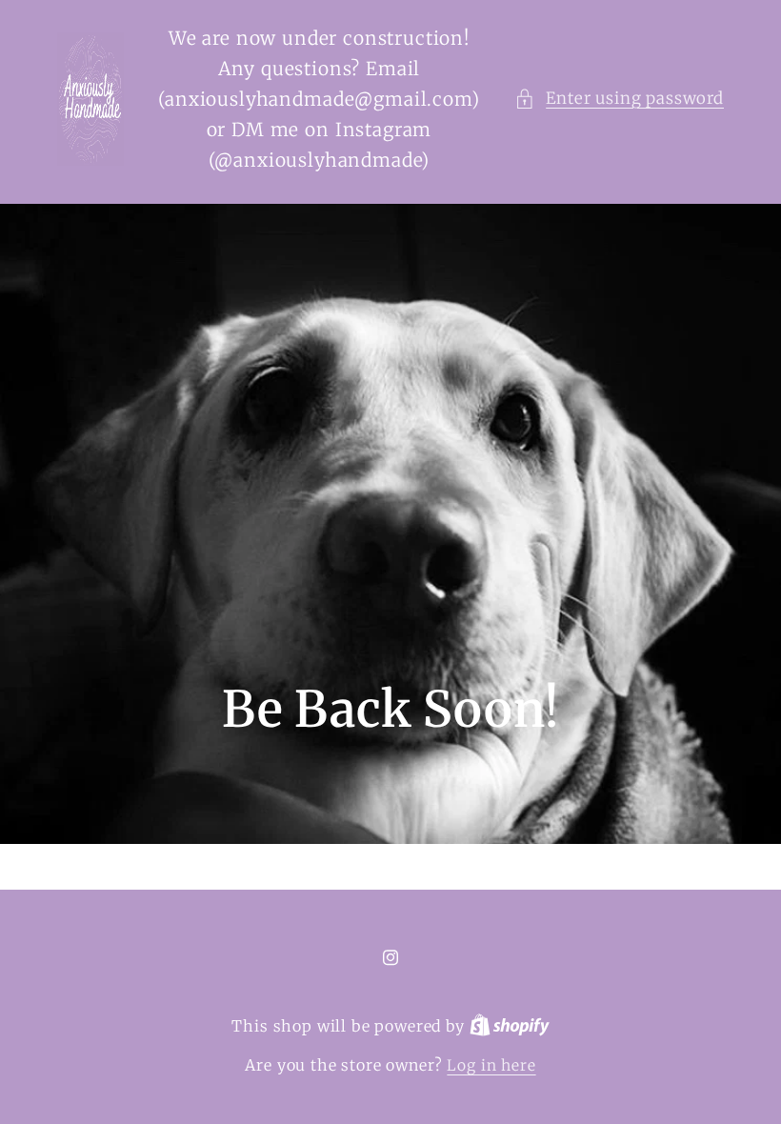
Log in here (491, 1065)
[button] (619, 99)
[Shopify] (510, 1026)
